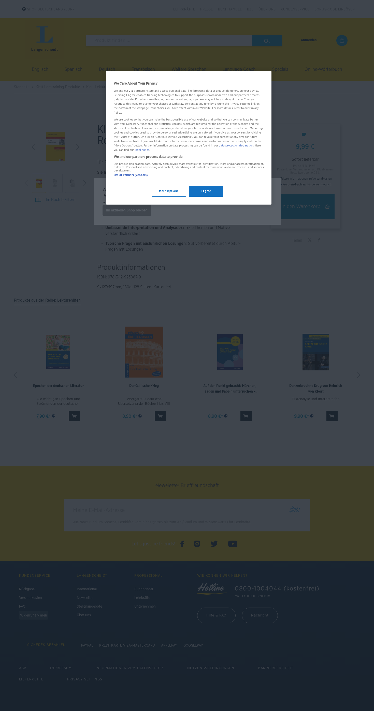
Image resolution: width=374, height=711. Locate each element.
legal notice (142, 150)
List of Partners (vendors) (131, 175)
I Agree (206, 191)
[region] (188, 138)
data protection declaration (236, 145)
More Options (168, 191)
